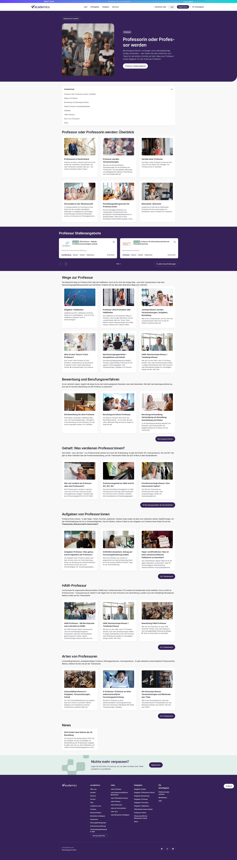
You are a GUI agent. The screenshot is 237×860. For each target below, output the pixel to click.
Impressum (94, 819)
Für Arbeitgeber (198, 7)
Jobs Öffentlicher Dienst (119, 798)
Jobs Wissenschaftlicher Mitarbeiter (119, 794)
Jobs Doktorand (116, 805)
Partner (93, 799)
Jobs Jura (114, 811)
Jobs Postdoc (115, 801)
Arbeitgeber (94, 7)
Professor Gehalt (140, 813)
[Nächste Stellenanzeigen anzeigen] (66, 264)
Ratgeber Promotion (141, 802)
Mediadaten (162, 797)
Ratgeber (105, 7)
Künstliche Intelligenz (97, 816)
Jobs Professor (116, 789)
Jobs (85, 7)
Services (115, 7)
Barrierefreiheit (95, 813)
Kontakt (93, 792)
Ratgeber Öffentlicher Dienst (144, 792)
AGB (160, 801)
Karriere (93, 796)
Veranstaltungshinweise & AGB (98, 830)
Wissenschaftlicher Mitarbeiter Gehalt (141, 817)
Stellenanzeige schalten (163, 793)
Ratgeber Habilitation (141, 806)
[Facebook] (162, 849)
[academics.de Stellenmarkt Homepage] (40, 6)
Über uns (93, 789)
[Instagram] (167, 849)
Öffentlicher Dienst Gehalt (143, 809)
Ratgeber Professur (141, 799)
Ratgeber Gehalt (140, 789)
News (136, 821)
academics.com (95, 806)
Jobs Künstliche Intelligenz (120, 815)
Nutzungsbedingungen (98, 823)
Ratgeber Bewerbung (141, 796)
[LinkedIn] (173, 849)
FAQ (91, 802)
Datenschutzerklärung (98, 826)
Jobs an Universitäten (118, 808)
